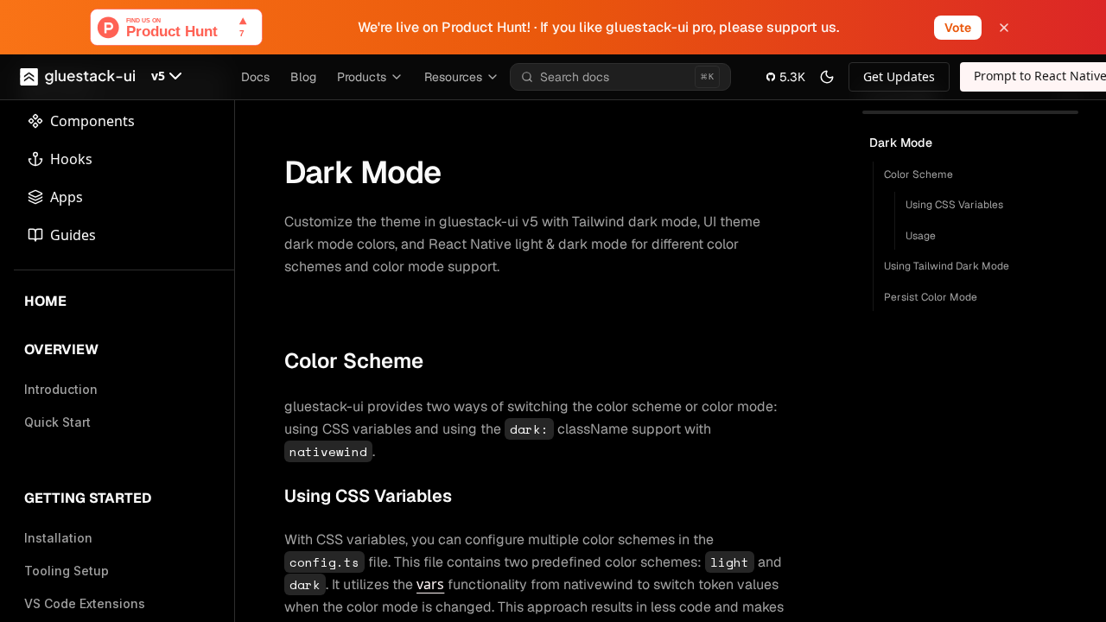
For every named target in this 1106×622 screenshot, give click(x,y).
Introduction (61, 389)
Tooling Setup (66, 570)
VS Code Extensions (84, 603)
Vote (957, 27)
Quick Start (57, 422)
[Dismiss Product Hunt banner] (1004, 28)
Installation (58, 537)
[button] (168, 77)
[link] (899, 77)
